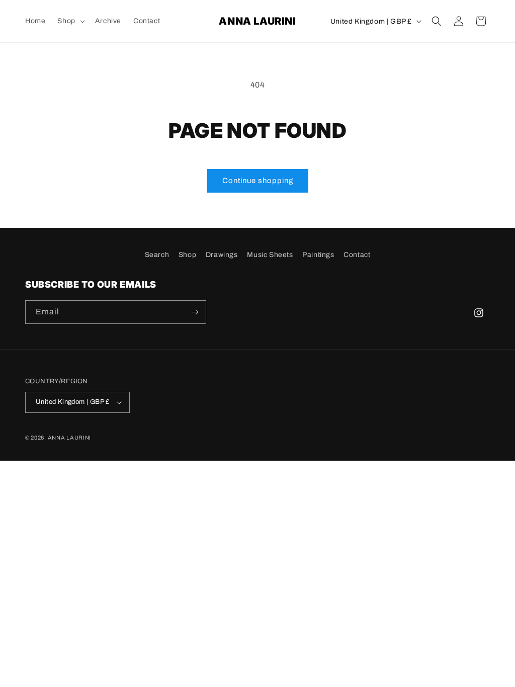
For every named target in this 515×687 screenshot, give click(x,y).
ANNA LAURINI (69, 438)
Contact (357, 255)
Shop (187, 255)
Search (157, 255)
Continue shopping (257, 181)
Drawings (222, 255)
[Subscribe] (195, 312)
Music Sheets (270, 255)
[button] (70, 21)
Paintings (318, 255)
